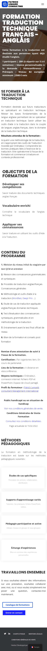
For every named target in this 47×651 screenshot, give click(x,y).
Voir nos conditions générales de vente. (23, 408)
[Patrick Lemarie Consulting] (13, 4)
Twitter (5, 634)
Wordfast (17, 298)
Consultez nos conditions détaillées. (23, 421)
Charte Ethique (19, 634)
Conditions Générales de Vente (23, 640)
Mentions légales (35, 634)
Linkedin (9, 634)
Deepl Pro (28, 298)
